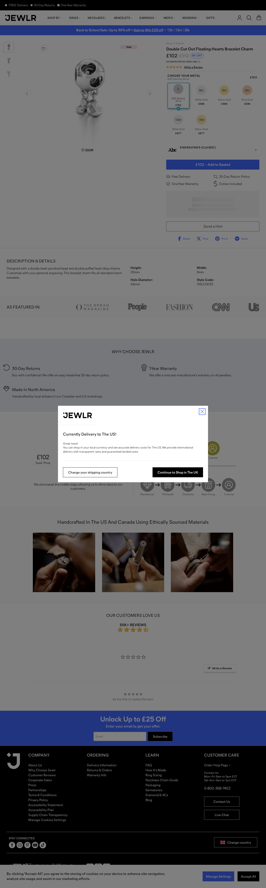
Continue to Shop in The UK (178, 472)
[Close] (202, 411)
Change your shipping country (90, 472)
